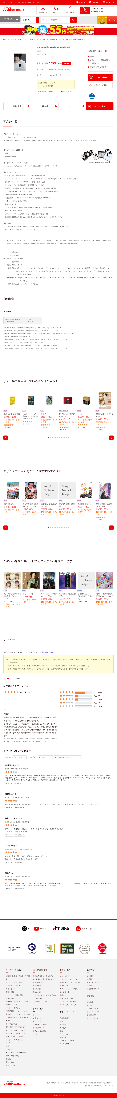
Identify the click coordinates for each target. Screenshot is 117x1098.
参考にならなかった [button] (19, 783)
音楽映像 (94, 11)
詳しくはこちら (47, 652)
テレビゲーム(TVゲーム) (14, 1040)
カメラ (8, 1021)
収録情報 (44, 106)
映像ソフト (34, 39)
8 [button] (64, 437)
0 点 (98, 9)
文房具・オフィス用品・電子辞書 (18, 1014)
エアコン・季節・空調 (14, 982)
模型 (7, 1046)
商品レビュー (64, 995)
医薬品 (8, 1059)
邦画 (43, 39)
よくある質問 (38, 998)
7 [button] (61, 437)
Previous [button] (5, 438)
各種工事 (63, 1037)
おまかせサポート (66, 1044)
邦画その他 (53, 39)
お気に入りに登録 (100, 85)
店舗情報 (95, 2)
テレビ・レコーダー (13, 998)
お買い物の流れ (38, 982)
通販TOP (6, 39)
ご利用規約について (40, 1001)
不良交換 (63, 1028)
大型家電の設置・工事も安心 (43, 979)
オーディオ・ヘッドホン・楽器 (17, 1001)
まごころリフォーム (94, 1018)
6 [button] (59, 437)
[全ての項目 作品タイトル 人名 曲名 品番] (30, 20)
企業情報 (82, 2)
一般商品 (94, 9)
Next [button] (111, 438)
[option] (12, 410)
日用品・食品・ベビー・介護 (16, 1052)
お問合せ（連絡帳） (40, 1031)
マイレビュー (38, 1034)
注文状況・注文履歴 (40, 1024)
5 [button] (57, 437)
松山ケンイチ (41, 54)
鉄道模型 (9, 1049)
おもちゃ (9, 1043)
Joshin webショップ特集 (69, 989)
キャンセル (64, 1034)
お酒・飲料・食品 (12, 1056)
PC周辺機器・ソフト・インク (16, 1011)
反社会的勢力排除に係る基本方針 (100, 1083)
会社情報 (90, 976)
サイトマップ (109, 1086)
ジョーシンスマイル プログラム (44, 995)
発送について (95, 56)
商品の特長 (17, 106)
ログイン (36, 1015)
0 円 (101, 9)
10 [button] (68, 437)
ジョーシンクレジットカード (70, 979)
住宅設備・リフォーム (14, 986)
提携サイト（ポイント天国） (70, 982)
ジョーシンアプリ (93, 1012)
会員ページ (43, 12)
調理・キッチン (11, 989)
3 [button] (52, 437)
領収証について (38, 1028)
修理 (61, 1021)
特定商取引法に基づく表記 (93, 1086)
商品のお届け (38, 992)
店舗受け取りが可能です (99, 67)
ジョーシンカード (66, 976)
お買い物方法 (70, 12)
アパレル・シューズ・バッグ (16, 1033)
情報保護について (93, 989)
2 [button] (50, 437)
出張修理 (63, 1024)
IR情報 (89, 979)
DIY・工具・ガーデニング (15, 1027)
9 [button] (66, 437)
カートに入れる (100, 77)
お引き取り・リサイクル (68, 1001)
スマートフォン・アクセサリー (17, 1017)
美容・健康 (10, 992)
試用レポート (64, 992)
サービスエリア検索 (67, 1040)
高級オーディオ (11, 1005)
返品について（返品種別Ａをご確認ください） (100, 61)
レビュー (72, 106)
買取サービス (110, 2)
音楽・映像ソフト (12, 1062)
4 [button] (55, 437)
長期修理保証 (64, 1018)
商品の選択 (37, 986)
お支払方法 (37, 989)
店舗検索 (90, 1002)
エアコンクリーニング (68, 1005)
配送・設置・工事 (66, 998)
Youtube (43, 929)
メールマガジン (88, 929)
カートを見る (85, 11)
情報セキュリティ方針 (79, 1083)
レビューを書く (68, 91)
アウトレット (10, 1065)
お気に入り (56, 12)
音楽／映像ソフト (19, 39)
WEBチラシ (91, 1005)
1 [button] (48, 437)
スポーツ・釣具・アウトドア (16, 1030)
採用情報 (90, 986)
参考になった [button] (9, 783)
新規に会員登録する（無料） (43, 976)
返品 (61, 1031)
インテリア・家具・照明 (14, 995)
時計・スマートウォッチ (14, 1037)
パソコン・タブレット (14, 1008)
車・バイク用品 (11, 1024)
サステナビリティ (93, 982)
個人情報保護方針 (64, 1083)
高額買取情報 (92, 1015)
